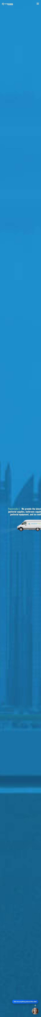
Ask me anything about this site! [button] (25, 1001)
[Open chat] (35, 1011)
